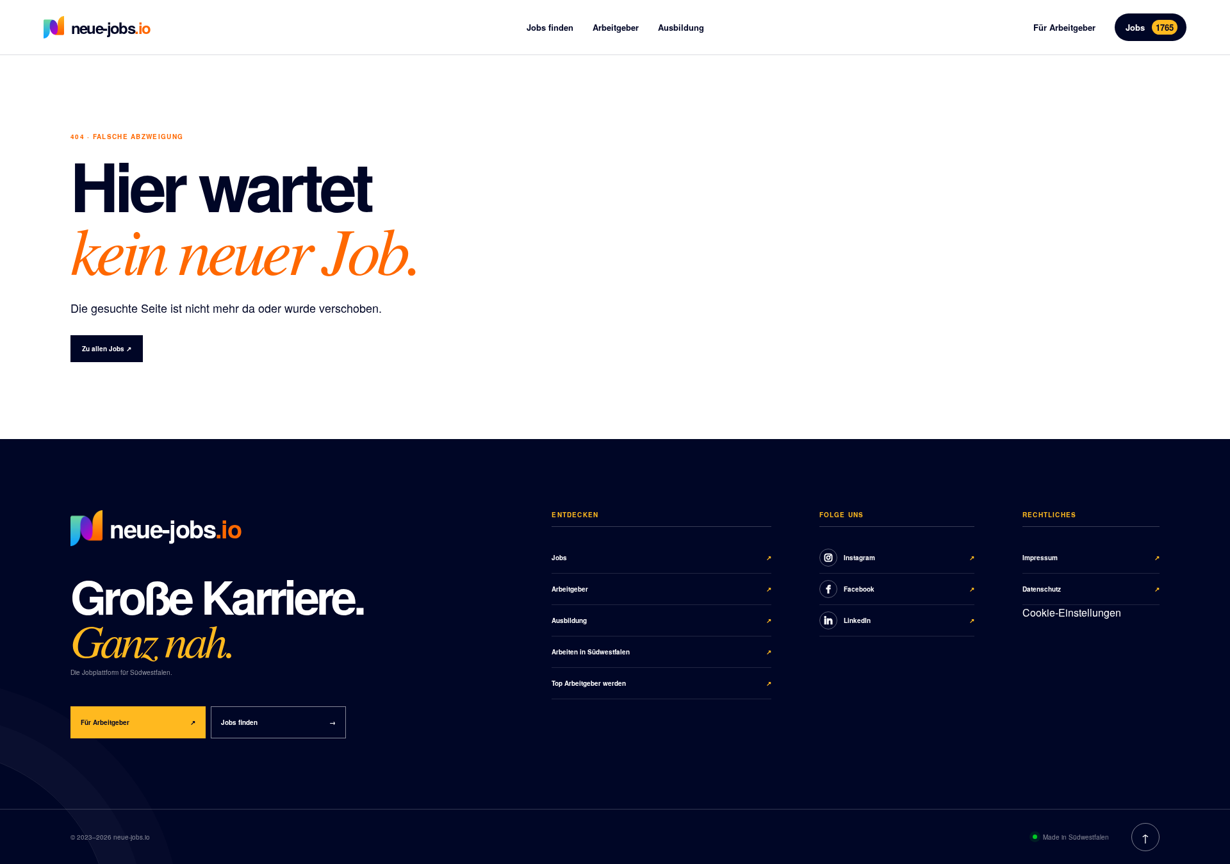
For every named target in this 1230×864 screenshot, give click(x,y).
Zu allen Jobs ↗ (106, 348)
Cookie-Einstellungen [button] (1071, 612)
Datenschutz (1091, 589)
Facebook (909, 589)
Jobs (1150, 27)
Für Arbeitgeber (1064, 27)
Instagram (909, 557)
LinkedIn (909, 620)
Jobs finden (550, 27)
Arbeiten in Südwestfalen (661, 651)
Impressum (1091, 557)
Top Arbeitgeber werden (661, 683)
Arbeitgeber (616, 27)
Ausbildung (681, 27)
